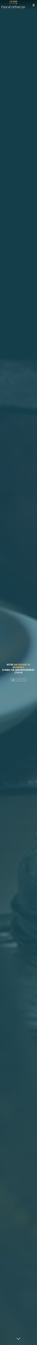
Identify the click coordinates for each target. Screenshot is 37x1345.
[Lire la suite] (18, 1337)
